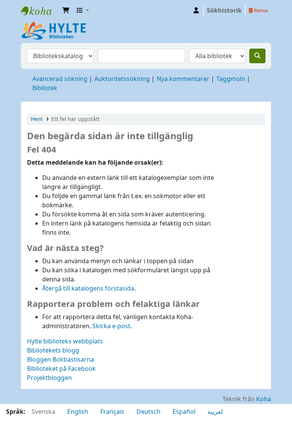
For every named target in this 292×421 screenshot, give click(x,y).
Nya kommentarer (183, 79)
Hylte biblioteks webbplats (65, 341)
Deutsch (148, 411)
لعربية (215, 411)
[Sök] (257, 56)
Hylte (40, 10)
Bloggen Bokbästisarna (60, 359)
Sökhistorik (224, 10)
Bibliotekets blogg (53, 350)
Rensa (260, 10)
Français (112, 411)
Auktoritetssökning (122, 79)
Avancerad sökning (59, 79)
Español (184, 411)
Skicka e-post (111, 326)
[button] (65, 10)
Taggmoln (230, 79)
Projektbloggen (49, 378)
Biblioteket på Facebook (61, 368)
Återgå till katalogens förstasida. (89, 288)
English (77, 411)
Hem (37, 119)
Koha (263, 399)
